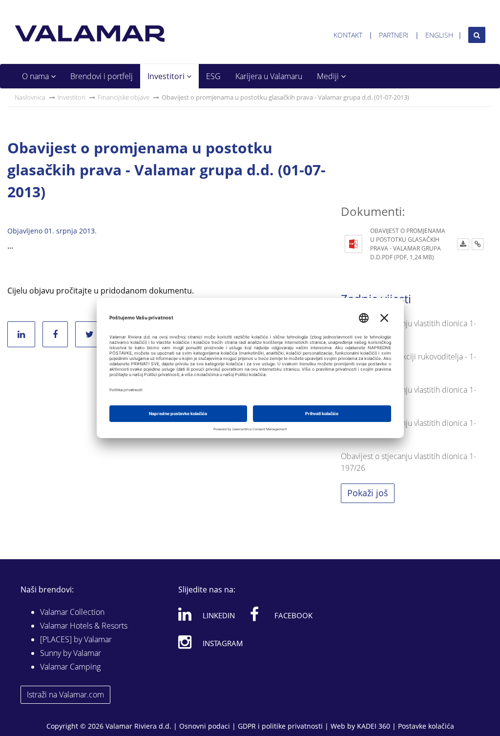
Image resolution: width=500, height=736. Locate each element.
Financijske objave (123, 97)
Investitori (167, 76)
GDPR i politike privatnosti (280, 726)
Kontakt (347, 35)
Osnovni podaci (204, 726)
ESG (213, 76)
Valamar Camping (70, 666)
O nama (36, 76)
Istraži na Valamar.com (65, 694)
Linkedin (219, 615)
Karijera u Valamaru (268, 76)
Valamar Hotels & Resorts (83, 625)
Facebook (293, 615)
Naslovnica (30, 97)
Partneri (394, 35)
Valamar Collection (72, 612)
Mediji (329, 76)
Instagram (223, 643)
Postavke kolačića (426, 726)
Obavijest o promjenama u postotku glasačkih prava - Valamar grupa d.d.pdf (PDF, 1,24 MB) (407, 244)
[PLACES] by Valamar (76, 639)
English (439, 35)
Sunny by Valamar (70, 653)
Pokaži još (367, 493)
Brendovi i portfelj (101, 76)
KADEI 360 (373, 726)
